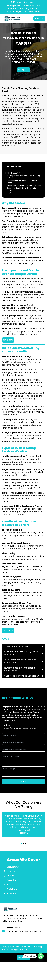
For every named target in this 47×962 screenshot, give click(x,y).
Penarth (10, 884)
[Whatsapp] (41, 956)
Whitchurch (12, 889)
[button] (21, 843)
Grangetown (13, 866)
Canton (10, 875)
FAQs (9, 193)
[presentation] (23, 841)
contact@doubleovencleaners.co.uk (19, 728)
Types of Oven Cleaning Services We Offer (24, 185)
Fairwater (11, 880)
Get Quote (39, 18)
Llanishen (11, 893)
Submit (23, 781)
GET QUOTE (23, 69)
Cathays (11, 871)
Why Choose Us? (13, 173)
